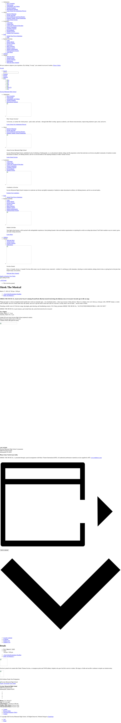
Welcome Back (10, 56)
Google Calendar (7, 638)
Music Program (11, 46)
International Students (12, 9)
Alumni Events (10, 58)
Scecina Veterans (11, 59)
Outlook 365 (6, 640)
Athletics (5, 53)
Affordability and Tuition (13, 6)
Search (5, 71)
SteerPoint (50, 716)
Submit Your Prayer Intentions (14, 36)
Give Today (12, 276)
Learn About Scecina (12, 19)
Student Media (10, 42)
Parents (5, 75)
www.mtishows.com (96, 457)
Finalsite (5, 74)
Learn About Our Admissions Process (16, 11)
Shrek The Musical (8, 295)
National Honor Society (13, 50)
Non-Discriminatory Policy (10, 712)
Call (4, 719)
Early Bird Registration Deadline (12, 294)
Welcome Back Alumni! (13, 62)
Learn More (10, 52)
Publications (10, 61)
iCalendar (5, 639)
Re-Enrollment (10, 30)
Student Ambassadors (12, 49)
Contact (5, 714)
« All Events (3, 280)
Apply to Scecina (4, 276)
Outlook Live (6, 642)
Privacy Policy (57, 65)
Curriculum (10, 22)
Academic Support (11, 28)
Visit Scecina (10, 5)
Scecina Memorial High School (8, 91)
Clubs (8, 40)
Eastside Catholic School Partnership (16, 18)
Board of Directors (11, 14)
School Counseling (11, 27)
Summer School (11, 31)
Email (4, 721)
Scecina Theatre (11, 43)
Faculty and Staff (11, 15)
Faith (4, 34)
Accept (2, 68)
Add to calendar (4, 550)
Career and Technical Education (15, 25)
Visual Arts (9, 45)
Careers (5, 709)
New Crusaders (11, 3)
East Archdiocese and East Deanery (16, 16)
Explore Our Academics (13, 33)
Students (5, 77)
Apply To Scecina (4, 683)
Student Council (11, 48)
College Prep (10, 24)
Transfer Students (11, 8)
